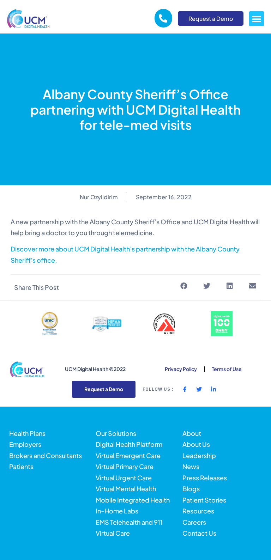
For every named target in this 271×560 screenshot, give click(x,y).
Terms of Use (227, 369)
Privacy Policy (181, 369)
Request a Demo (210, 18)
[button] (256, 18)
